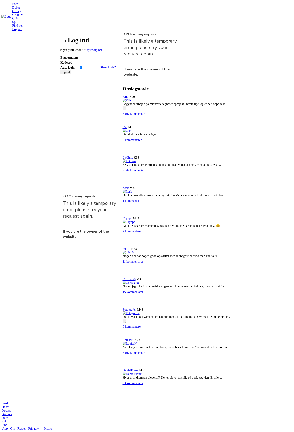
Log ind (17, 29)
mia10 (126, 248)
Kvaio (48, 428)
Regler (21, 428)
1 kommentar (131, 200)
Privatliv (33, 428)
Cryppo (127, 218)
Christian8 (129, 279)
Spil (14, 22)
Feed (15, 4)
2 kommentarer (132, 140)
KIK (125, 96)
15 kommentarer (133, 292)
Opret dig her (93, 50)
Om (12, 428)
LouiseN (128, 340)
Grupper (17, 14)
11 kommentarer (133, 261)
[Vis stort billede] (124, 108)
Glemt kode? (108, 67)
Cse (125, 127)
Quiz (15, 18)
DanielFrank (130, 370)
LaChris (128, 157)
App (5, 428)
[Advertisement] (90, 134)
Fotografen (129, 309)
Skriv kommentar (133, 113)
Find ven (17, 25)
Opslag (16, 11)
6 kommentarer (132, 326)
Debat (16, 7)
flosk (126, 188)
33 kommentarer (133, 383)
